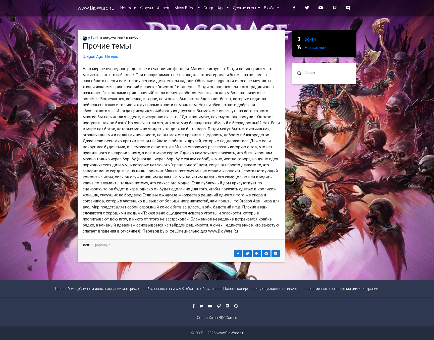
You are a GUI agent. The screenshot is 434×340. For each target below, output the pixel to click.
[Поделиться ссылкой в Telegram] (266, 253)
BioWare (271, 8)
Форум (146, 8)
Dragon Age (215, 8)
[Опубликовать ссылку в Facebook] (238, 253)
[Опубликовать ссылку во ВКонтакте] (257, 253)
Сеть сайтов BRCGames (217, 318)
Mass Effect (186, 8)
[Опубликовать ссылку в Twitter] (247, 253)
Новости (128, 8)
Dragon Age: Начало (100, 56)
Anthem (164, 8)
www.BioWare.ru (96, 8)
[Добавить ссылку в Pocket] (276, 253)
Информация (100, 245)
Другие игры (245, 8)
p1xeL (93, 38)
